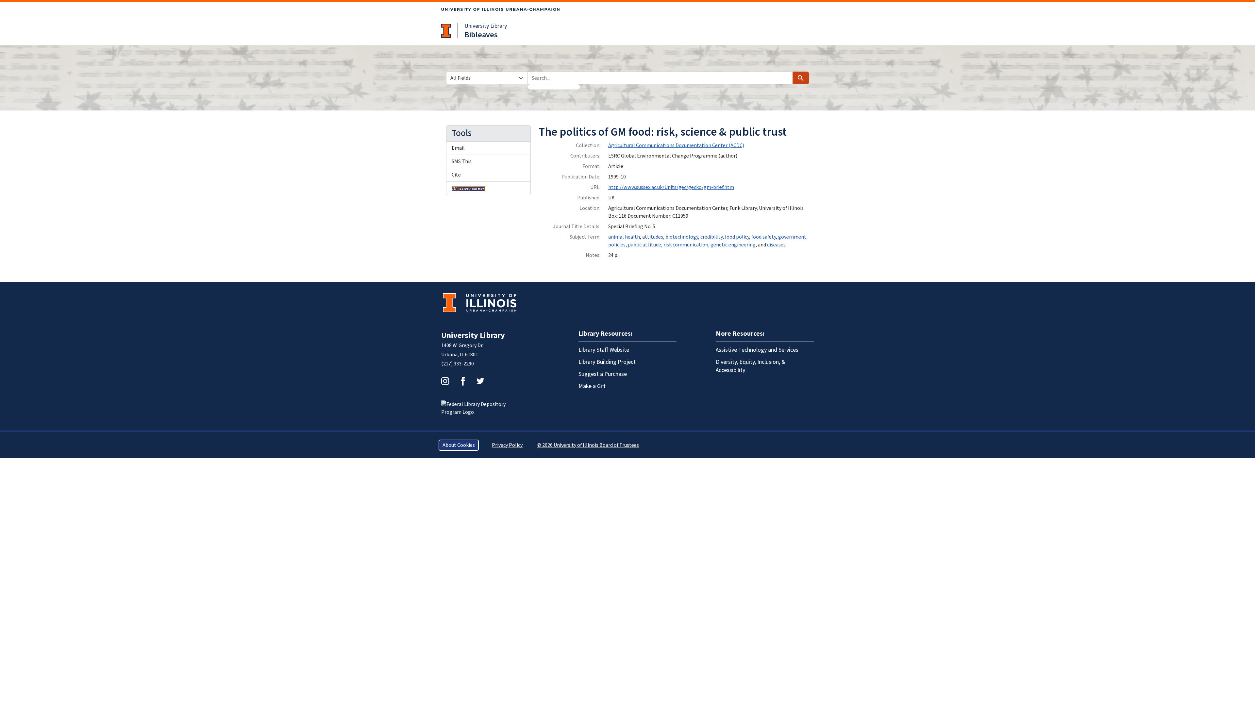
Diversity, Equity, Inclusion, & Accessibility (750, 366)
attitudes (652, 237)
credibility (711, 237)
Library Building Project (607, 362)
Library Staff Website (603, 350)
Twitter (480, 381)
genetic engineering (733, 244)
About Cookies (459, 445)
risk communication (685, 244)
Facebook (463, 381)
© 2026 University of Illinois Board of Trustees (588, 445)
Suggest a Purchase (602, 374)
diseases (776, 244)
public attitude (644, 244)
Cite (456, 174)
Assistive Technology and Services (757, 350)
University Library (485, 26)
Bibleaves (481, 35)
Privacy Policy (507, 445)
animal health (624, 237)
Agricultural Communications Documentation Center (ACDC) (676, 145)
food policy (737, 237)
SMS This (462, 161)
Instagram (445, 381)
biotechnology (681, 237)
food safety (763, 237)
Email (458, 148)
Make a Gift (592, 386)
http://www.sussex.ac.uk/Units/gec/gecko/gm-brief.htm (671, 187)
